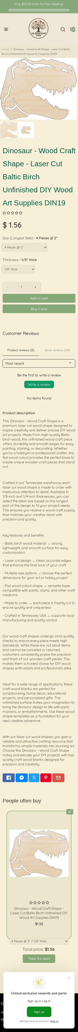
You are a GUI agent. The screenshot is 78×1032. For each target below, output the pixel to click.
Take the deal (39, 958)
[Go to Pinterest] (45, 777)
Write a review (39, 384)
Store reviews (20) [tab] (57, 350)
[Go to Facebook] (9, 777)
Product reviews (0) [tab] (20, 350)
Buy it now (39, 309)
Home (5, 49)
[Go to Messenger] (22, 777)
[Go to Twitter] (34, 777)
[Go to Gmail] (58, 777)
